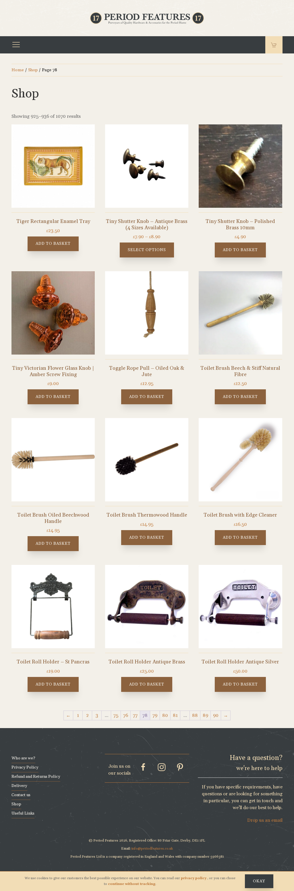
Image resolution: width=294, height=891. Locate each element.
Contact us (20, 795)
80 (165, 715)
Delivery (19, 785)
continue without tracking (131, 884)
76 (125, 715)
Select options (147, 250)
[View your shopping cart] (274, 45)
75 (115, 715)
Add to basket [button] (53, 243)
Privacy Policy (24, 767)
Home (17, 70)
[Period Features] (147, 17)
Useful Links (22, 813)
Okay (259, 881)
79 (154, 715)
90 (215, 715)
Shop (33, 70)
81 (175, 715)
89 (205, 715)
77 (135, 715)
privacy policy (194, 878)
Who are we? (23, 758)
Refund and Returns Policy (35, 776)
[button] (16, 44)
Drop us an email (265, 820)
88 (195, 715)
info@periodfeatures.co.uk (152, 848)
